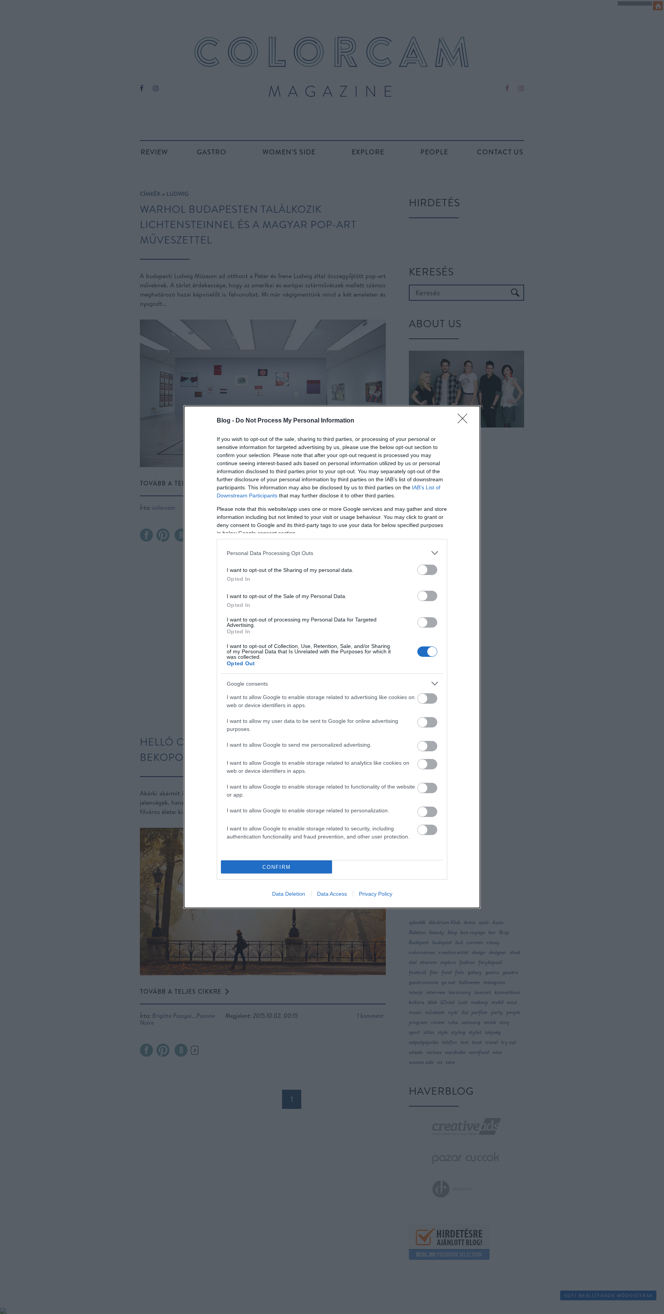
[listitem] (332, 553)
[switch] (427, 570)
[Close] (465, 421)
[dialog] (332, 657)
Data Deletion (288, 894)
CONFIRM (276, 867)
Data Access (332, 894)
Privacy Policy (375, 894)
